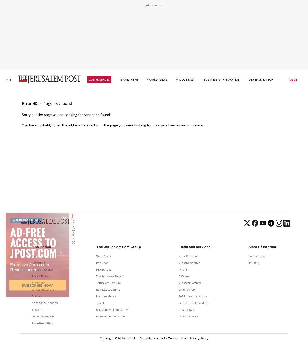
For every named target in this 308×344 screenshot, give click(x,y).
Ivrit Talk (184, 269)
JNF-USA (253, 262)
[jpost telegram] (271, 225)
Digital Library (187, 289)
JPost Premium (188, 256)
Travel (100, 303)
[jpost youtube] (263, 225)
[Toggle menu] (9, 79)
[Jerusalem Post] (47, 79)
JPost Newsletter (189, 262)
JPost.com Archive (190, 283)
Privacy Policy (198, 339)
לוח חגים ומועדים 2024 (193, 296)
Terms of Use (177, 339)
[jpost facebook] (255, 225)
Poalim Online (257, 256)
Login (293, 79)
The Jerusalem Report (110, 276)
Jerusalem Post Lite (108, 283)
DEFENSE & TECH (261, 79)
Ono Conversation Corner (112, 309)
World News (103, 256)
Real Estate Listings (108, 289)
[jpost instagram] (279, 225)
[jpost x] (247, 225)
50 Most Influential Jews (111, 316)
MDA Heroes (103, 269)
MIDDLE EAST (185, 79)
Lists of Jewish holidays (193, 303)
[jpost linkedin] (286, 225)
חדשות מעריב (187, 309)
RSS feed (184, 276)
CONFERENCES (99, 79)
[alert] (37, 296)
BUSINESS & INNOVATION (221, 79)
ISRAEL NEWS (129, 79)
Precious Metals (106, 296)
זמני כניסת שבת (188, 316)
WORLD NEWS (157, 79)
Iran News (102, 262)
